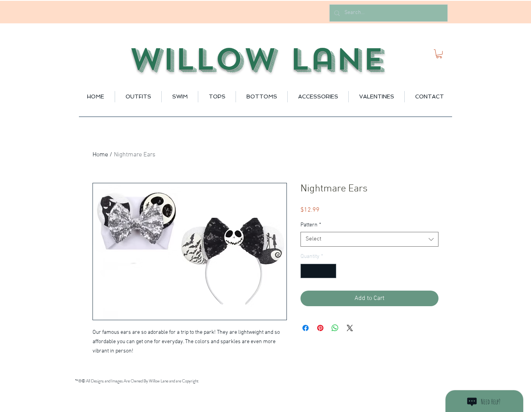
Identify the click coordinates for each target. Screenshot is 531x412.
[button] (439, 53)
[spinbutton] (318, 271)
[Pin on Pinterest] (320, 328)
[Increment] (330, 271)
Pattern (310, 225)
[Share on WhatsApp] (335, 328)
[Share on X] (350, 328)
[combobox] (369, 239)
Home (100, 155)
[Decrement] (306, 271)
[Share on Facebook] (305, 328)
